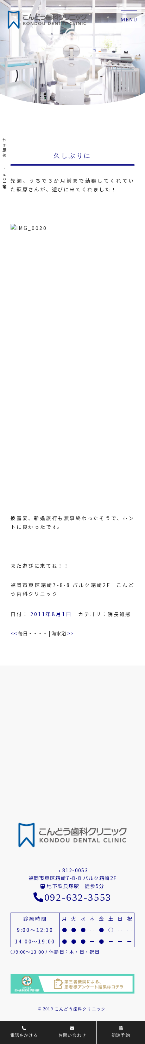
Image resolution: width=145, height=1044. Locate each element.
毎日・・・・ (29, 633)
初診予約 (121, 1035)
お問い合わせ (72, 1035)
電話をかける (24, 1035)
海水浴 (62, 633)
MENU (129, 19)
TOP (4, 178)
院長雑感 (119, 613)
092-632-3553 (78, 897)
